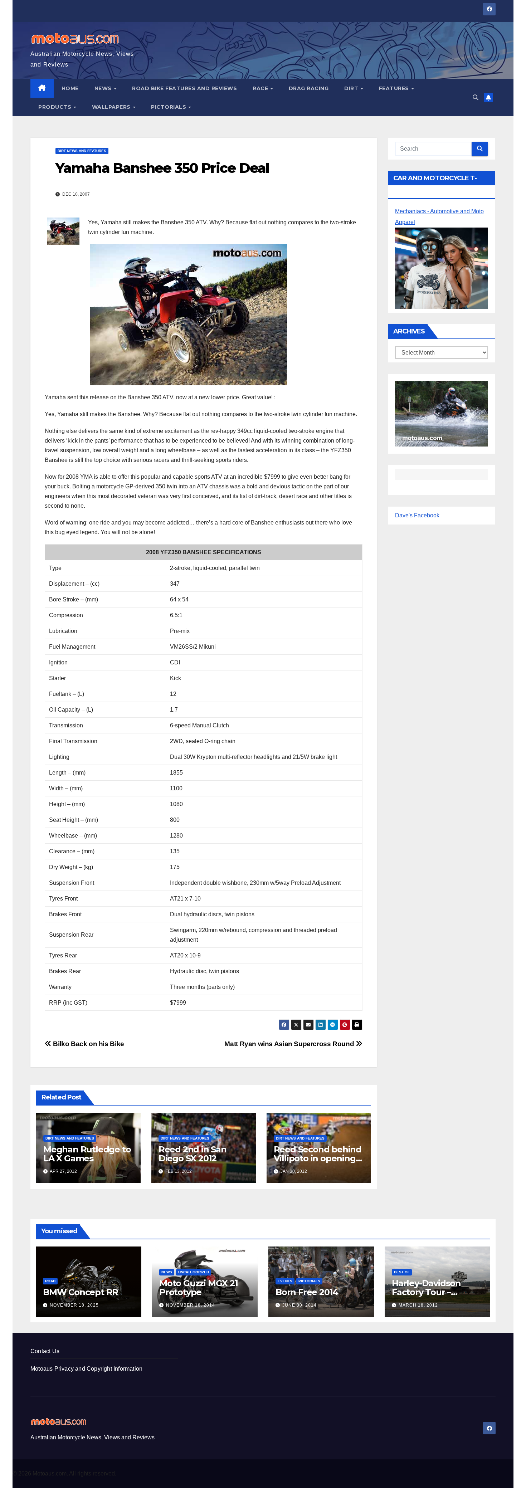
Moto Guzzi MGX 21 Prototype (198, 1287)
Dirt (352, 88)
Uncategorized (193, 1272)
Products (55, 107)
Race (261, 88)
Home (70, 88)
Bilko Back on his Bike (88, 1044)
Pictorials (169, 107)
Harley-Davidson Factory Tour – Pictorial (426, 1292)
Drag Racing (309, 88)
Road (50, 1281)
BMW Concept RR (80, 1292)
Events (285, 1281)
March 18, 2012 (418, 1305)
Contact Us (44, 1351)
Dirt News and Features (82, 151)
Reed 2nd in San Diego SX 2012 (193, 1153)
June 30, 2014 (299, 1305)
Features (395, 88)
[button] (475, 97)
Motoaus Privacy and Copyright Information (86, 1369)
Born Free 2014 (307, 1292)
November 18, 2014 (190, 1305)
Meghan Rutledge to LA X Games (87, 1153)
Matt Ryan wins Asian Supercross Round (289, 1044)
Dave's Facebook (417, 515)
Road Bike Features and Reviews (184, 88)
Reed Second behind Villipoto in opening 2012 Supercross (317, 1158)
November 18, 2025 (74, 1305)
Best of (402, 1272)
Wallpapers (112, 107)
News (103, 88)
